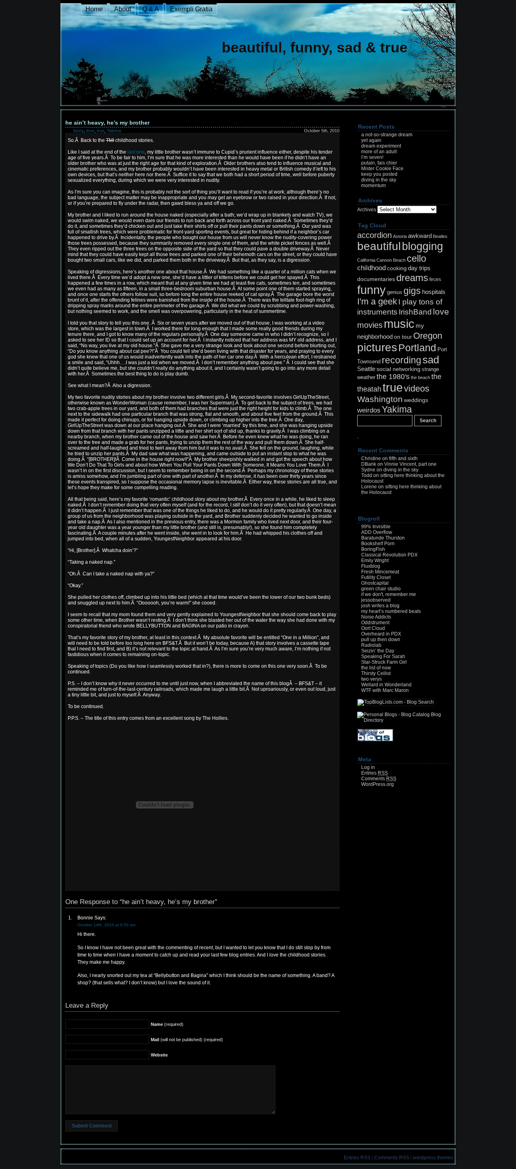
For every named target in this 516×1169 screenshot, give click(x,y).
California (366, 260)
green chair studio (381, 589)
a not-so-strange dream (386, 135)
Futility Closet (376, 577)
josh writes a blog (380, 605)
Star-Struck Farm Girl (384, 662)
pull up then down (380, 639)
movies (370, 325)
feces (435, 279)
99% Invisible (376, 526)
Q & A (150, 9)
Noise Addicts (376, 617)
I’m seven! (372, 157)
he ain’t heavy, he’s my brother (107, 122)
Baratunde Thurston (383, 538)
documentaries (376, 279)
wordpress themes (433, 1158)
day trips (419, 268)
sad (430, 359)
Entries (374, 773)
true (100, 130)
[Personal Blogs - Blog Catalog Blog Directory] (403, 720)
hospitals (433, 292)
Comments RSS (391, 1158)
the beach (420, 377)
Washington (380, 399)
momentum (373, 185)
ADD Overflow (376, 532)
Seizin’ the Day (377, 651)
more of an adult (379, 151)
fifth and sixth (403, 458)
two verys (371, 679)
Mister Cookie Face (382, 168)
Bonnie (85, 918)
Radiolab (371, 645)
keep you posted (379, 174)
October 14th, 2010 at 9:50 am (106, 925)
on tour (403, 336)
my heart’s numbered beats (391, 611)
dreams (412, 277)
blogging (422, 246)
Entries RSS (357, 1158)
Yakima (114, 130)
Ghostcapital (375, 583)
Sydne (368, 470)
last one (136, 152)
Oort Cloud (373, 628)
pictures (377, 347)
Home (94, 9)
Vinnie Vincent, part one (410, 464)
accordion (374, 235)
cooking (397, 268)
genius (394, 292)
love (90, 130)
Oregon (427, 336)
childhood (371, 268)
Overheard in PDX (381, 634)
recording (401, 360)
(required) (167, 1024)
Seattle (366, 369)
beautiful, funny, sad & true (315, 47)
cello (416, 258)
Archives (366, 210)
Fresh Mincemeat (380, 572)
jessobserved (376, 600)
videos (416, 388)
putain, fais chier (379, 163)
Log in (368, 767)
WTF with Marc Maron (385, 690)
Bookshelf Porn (378, 543)
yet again (371, 140)
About (122, 9)
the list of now (376, 668)
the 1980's (393, 376)
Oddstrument (375, 622)
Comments (378, 778)
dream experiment (381, 146)
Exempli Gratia (191, 9)
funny (78, 130)
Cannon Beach (391, 260)
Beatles (440, 236)
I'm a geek (377, 301)
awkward (420, 235)
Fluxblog (370, 566)
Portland (417, 347)
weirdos (369, 410)
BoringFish (373, 549)
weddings (416, 400)
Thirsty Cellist (376, 673)
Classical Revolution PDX (389, 555)
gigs (412, 290)
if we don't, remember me (388, 594)
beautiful (379, 246)
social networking (398, 369)
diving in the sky (378, 180)
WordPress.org (377, 784)
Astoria (400, 236)
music (399, 323)
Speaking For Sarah (383, 656)
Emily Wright (375, 560)
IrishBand (415, 312)
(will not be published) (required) (187, 1039)
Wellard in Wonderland (386, 685)
